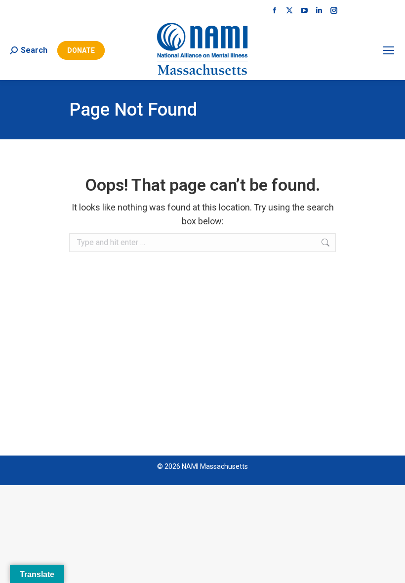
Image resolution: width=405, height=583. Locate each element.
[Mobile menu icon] (388, 50)
